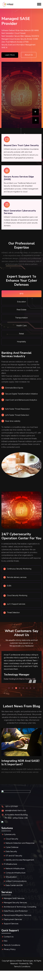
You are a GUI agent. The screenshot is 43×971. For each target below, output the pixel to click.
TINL (31, 964)
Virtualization (11, 877)
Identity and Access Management (20, 860)
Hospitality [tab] (21, 342)
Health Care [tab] (21, 326)
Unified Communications (16, 881)
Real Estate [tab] (21, 310)
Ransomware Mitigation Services (17, 915)
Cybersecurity (10, 834)
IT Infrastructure (10, 864)
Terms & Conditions (12, 945)
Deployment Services (13, 919)
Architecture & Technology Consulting (20, 907)
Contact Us (8, 937)
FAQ (5, 941)
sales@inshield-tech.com (15, 810)
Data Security (11, 851)
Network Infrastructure (15, 868)
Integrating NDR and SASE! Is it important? (20, 762)
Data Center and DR (14, 885)
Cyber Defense (12, 847)
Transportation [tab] (21, 318)
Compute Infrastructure (15, 873)
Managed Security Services (15, 902)
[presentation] (35, 112)
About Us (29, 55)
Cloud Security (12, 839)
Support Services (11, 924)
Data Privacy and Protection (16, 911)
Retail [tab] (21, 334)
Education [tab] (21, 302)
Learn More (10, 55)
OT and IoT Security (14, 856)
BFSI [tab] (21, 294)
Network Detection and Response (20, 843)
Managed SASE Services (14, 898)
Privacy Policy (10, 949)
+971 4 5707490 (11, 806)
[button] (9, 688)
